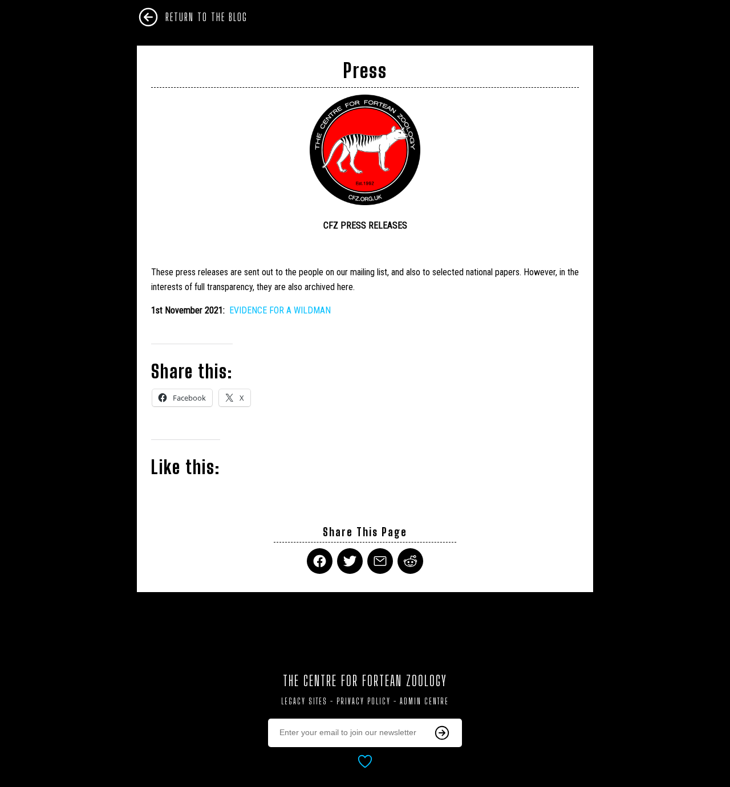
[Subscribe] (442, 732)
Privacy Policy (363, 701)
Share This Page (365, 532)
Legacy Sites (304, 701)
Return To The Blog (206, 17)
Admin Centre (424, 701)
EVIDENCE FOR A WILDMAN (280, 310)
